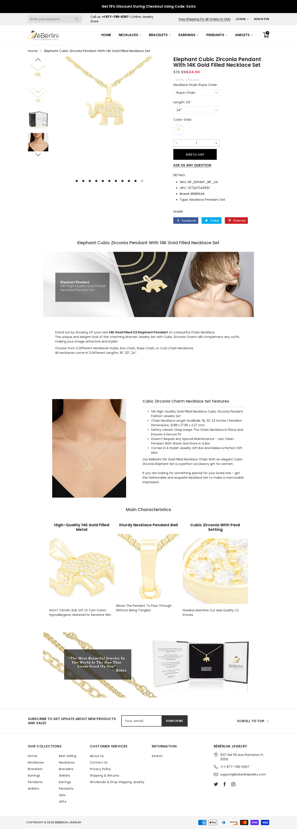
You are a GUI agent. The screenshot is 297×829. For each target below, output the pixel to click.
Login (241, 19)
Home (106, 35)
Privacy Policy (100, 769)
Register (261, 19)
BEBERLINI (197, 193)
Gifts (62, 801)
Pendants (215, 35)
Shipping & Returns (104, 775)
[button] (38, 60)
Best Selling (68, 756)
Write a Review (187, 79)
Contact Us (99, 762)
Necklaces (128, 35)
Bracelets (158, 35)
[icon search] (76, 19)
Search (157, 756)
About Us (97, 756)
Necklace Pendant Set (207, 199)
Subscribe (174, 721)
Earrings (187, 35)
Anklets (242, 35)
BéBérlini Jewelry (68, 822)
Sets (62, 795)
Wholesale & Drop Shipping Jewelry (117, 782)
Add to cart (195, 154)
